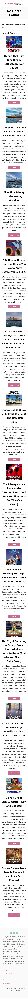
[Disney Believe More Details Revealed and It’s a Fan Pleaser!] (14, 857)
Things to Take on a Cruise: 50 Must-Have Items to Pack (14, 131)
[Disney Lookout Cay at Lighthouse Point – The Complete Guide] (14, 398)
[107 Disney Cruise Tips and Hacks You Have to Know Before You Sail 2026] (14, 248)
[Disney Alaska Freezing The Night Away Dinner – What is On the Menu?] (14, 558)
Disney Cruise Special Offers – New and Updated (14, 801)
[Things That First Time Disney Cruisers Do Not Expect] (14, 44)
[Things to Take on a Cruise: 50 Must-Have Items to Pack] (14, 116)
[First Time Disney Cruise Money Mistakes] (14, 181)
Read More (14, 103)
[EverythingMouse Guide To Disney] (14, 3)
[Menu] (2, 3)
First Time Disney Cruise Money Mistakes (14, 196)
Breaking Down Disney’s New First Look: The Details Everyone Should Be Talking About (14, 339)
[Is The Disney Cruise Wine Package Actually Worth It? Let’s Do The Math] (14, 712)
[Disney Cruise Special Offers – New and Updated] (14, 786)
